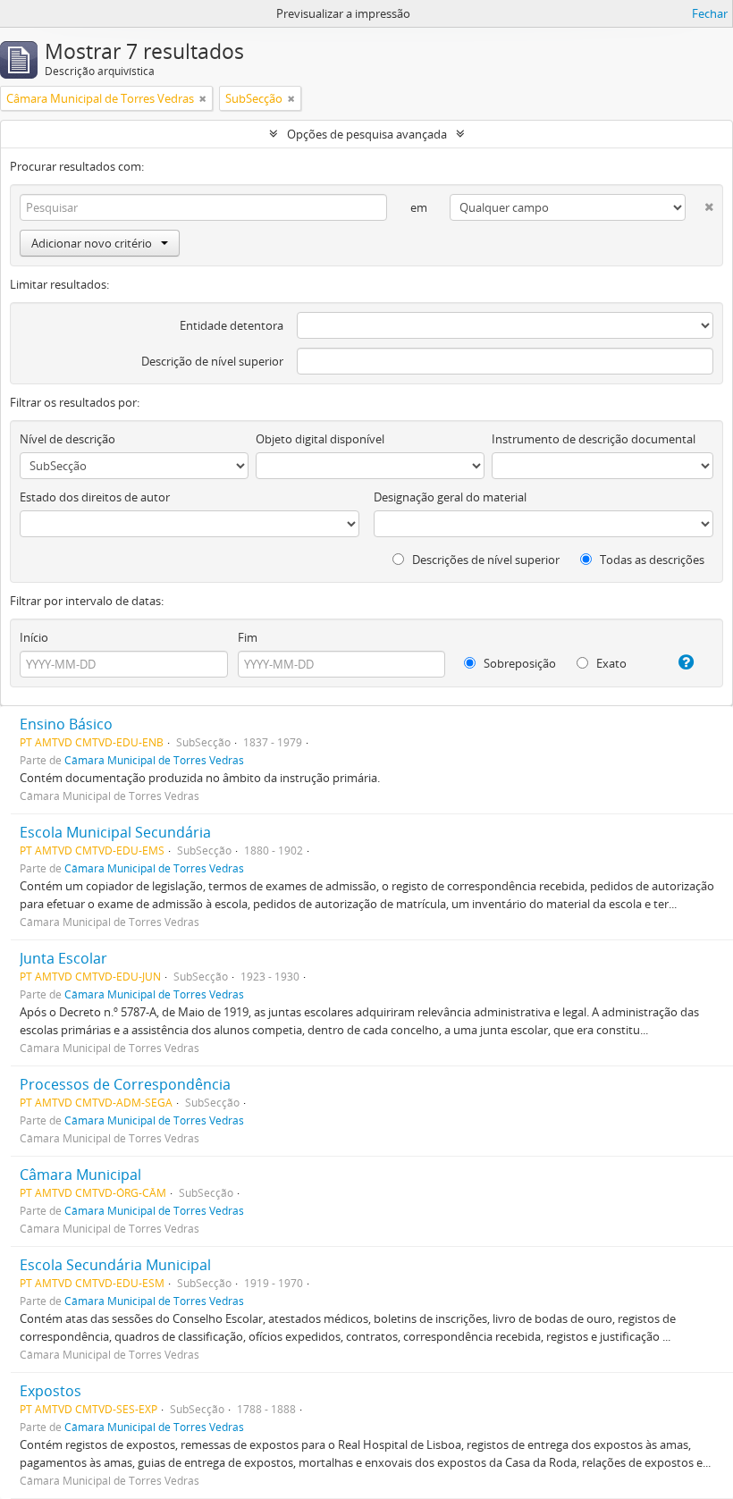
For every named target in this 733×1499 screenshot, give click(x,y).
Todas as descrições (650, 560)
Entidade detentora (231, 325)
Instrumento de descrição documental (593, 439)
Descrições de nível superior (484, 560)
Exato (610, 663)
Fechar (710, 13)
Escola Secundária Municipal (115, 1265)
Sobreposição (518, 663)
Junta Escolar (63, 958)
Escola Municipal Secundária (115, 832)
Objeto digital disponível (320, 439)
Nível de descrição (67, 439)
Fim (247, 637)
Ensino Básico (66, 724)
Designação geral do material (450, 497)
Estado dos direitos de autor (95, 497)
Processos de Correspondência (125, 1084)
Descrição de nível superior (212, 361)
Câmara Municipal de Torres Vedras (154, 760)
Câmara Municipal (80, 1174)
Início (34, 637)
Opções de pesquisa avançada (367, 134)
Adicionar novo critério (91, 243)
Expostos (50, 1391)
